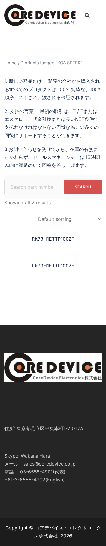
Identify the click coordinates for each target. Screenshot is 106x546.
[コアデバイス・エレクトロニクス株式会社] (40, 15)
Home (10, 62)
